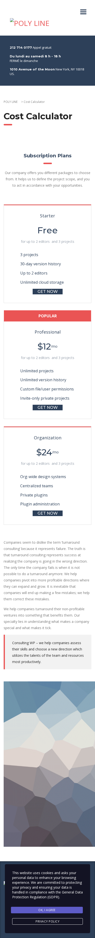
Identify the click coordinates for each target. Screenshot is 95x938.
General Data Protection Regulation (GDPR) (47, 894)
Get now (48, 291)
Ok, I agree (47, 910)
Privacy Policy (47, 921)
